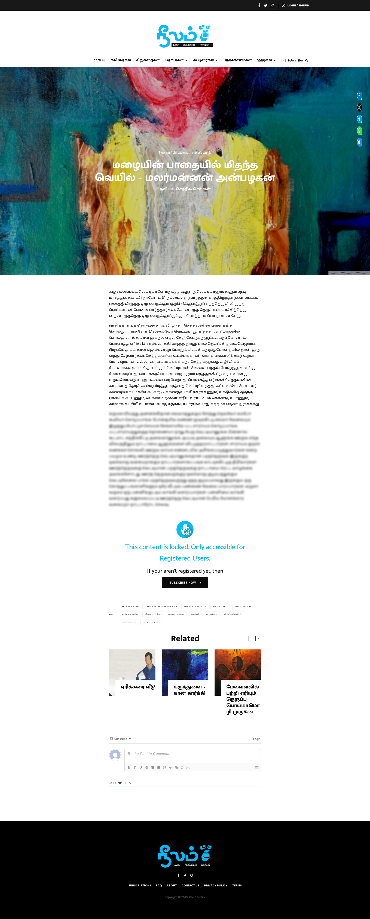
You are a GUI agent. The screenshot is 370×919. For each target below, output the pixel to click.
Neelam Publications (173, 153)
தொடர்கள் (174, 60)
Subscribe (295, 60)
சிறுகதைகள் (148, 60)
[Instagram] (272, 5)
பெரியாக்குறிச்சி (233, 614)
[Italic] (135, 767)
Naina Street (221, 606)
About (172, 885)
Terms (237, 885)
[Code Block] (171, 767)
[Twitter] (265, 5)
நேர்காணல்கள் (238, 60)
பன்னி (195, 614)
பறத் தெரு (212, 614)
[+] (188, 767)
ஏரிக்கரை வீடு (138, 687)
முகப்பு (99, 60)
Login (256, 739)
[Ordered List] (153, 767)
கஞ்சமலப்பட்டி (130, 614)
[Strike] (147, 767)
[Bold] (129, 767)
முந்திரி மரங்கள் (152, 622)
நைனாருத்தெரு (176, 614)
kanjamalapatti (131, 606)
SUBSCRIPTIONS (139, 885)
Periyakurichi (243, 606)
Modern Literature (195, 606)
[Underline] (141, 767)
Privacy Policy (215, 885)
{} (182, 767)
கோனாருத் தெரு (154, 614)
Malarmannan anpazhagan (162, 606)
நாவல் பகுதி (201, 153)
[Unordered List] (159, 767)
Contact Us (190, 885)
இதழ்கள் (264, 60)
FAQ (159, 885)
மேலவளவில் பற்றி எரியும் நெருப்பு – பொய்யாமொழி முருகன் (243, 699)
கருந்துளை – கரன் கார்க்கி (190, 690)
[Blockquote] (165, 767)
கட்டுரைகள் (203, 60)
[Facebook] (259, 5)
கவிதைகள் (120, 60)
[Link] (177, 767)
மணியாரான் (129, 622)
